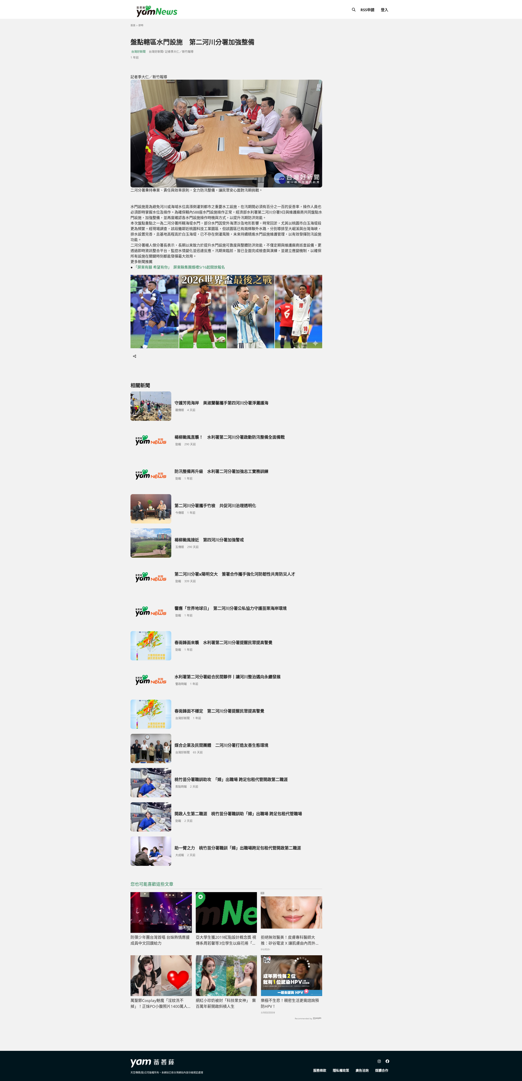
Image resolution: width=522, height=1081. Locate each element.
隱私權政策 (341, 1070)
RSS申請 (367, 9)
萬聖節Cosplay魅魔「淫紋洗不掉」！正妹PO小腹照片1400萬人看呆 (160, 1003)
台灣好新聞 (138, 51)
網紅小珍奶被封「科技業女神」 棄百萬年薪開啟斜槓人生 (226, 1003)
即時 (140, 25)
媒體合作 (381, 1070)
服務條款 (319, 1070)
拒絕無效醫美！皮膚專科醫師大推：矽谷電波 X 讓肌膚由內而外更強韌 (290, 940)
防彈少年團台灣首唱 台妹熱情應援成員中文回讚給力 (160, 940)
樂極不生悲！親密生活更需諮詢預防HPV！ (290, 1003)
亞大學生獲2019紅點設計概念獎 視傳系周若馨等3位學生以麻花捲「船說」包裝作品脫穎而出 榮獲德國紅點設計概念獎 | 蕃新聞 (226, 940)
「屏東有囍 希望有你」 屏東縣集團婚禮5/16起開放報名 (179, 267)
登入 (384, 9)
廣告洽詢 (362, 1070)
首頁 (132, 25)
